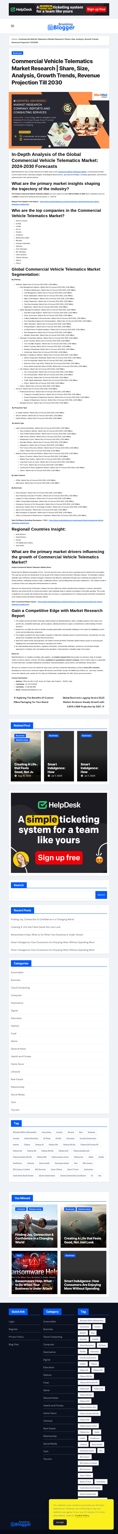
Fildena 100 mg (69, 1144)
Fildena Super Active (60, 1157)
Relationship (22, 740)
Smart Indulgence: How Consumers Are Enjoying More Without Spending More (53, 942)
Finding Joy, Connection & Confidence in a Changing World (42, 919)
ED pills (58, 1138)
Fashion (15, 1025)
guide (90, 1157)
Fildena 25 (39, 1144)
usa (99, 1175)
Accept (60, 1522)
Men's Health (44, 1163)
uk (92, 1175)
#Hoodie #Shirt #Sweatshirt (25, 1132)
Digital (14, 1010)
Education (16, 1018)
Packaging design (62, 1163)
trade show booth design (23, 1175)
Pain (76, 1163)
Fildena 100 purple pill (89, 1144)
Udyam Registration (47, 1175)
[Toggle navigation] (12, 26)
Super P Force (73, 1169)
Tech (13, 1102)
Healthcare (17, 1163)
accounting (46, 1132)
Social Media (18, 1094)
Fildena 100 (53, 1144)
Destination (17, 1002)
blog (81, 1132)
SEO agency (88, 1163)
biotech (71, 1132)
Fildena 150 (31, 1151)
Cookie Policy (82, 1515)
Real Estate (17, 1079)
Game (14, 1041)
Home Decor (17, 1064)
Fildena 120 (17, 1151)
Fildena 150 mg (47, 1151)
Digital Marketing (31, 1138)
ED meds (47, 1138)
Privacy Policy (16, 1336)
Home (14, 39)
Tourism (15, 1109)
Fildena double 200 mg (22, 1157)
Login (12, 1321)
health (101, 1157)
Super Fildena (56, 1169)
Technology (88, 1169)
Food (13, 1033)
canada (16, 1138)
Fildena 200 (63, 1151)
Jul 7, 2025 (56, 775)
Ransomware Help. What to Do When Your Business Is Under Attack (47, 934)
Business (17, 53)
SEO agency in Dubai (21, 1169)
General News (18, 1048)
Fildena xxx (78, 1157)
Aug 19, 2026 (24, 775)
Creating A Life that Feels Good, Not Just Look (25, 770)
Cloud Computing (20, 987)
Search (19, 885)
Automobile (17, 972)
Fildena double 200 (81, 1151)
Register (13, 1329)
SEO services (40, 1169)
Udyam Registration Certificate (73, 1175)
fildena (27, 1144)
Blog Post (14, 1344)
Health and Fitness (21, 1056)
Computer (16, 995)
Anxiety (59, 1132)
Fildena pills (41, 1157)
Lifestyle (15, 1071)
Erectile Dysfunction (88, 1138)
